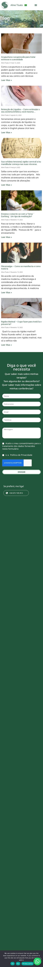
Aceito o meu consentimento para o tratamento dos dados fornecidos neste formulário (21, 446)
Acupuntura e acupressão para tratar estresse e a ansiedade (18, 58)
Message (6, 427)
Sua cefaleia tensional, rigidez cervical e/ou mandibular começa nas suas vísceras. (21, 162)
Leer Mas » (6, 80)
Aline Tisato (17, 5)
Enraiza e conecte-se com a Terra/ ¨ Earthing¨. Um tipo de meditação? (17, 215)
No (18, 963)
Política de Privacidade (21, 455)
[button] (36, 5)
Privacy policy (28, 963)
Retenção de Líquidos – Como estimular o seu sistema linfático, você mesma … (20, 110)
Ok (13, 963)
